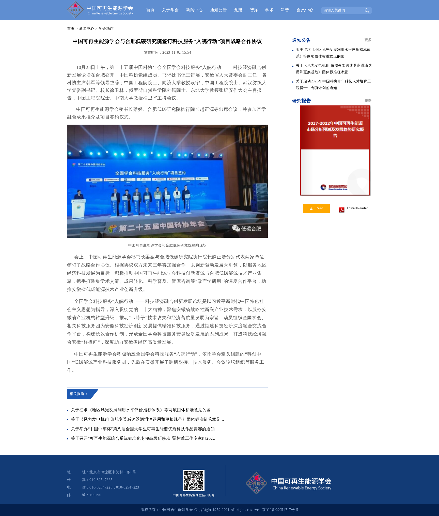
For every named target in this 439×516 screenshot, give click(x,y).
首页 (150, 10)
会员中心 (304, 10)
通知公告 (218, 10)
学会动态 (106, 29)
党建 (238, 10)
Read (319, 208)
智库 (254, 10)
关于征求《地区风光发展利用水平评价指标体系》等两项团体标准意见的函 (141, 410)
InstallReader (357, 208)
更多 (368, 40)
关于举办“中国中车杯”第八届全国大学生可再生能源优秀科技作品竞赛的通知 (143, 429)
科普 (285, 10)
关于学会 (170, 10)
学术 (269, 10)
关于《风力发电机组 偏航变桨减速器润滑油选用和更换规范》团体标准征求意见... (147, 419)
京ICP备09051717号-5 (280, 510)
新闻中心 (194, 10)
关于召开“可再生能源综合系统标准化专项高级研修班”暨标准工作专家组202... (143, 438)
